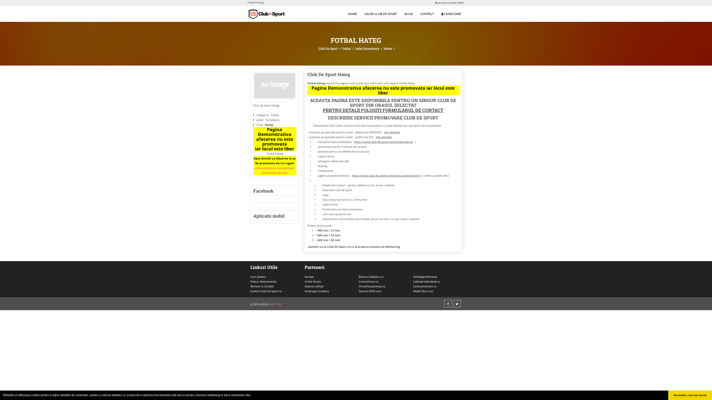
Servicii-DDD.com (370, 291)
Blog (409, 14)
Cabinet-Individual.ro (426, 281)
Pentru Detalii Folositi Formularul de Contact (383, 110)
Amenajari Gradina (317, 291)
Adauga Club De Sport (450, 2)
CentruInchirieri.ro (424, 286)
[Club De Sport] (272, 13)
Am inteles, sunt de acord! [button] (690, 395)
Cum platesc (258, 277)
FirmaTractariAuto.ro (372, 286)
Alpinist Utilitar (314, 286)
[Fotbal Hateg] (274, 85)
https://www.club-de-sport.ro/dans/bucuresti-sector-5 (386, 175)
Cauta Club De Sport (380, 14)
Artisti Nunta (313, 281)
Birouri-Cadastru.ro (371, 277)
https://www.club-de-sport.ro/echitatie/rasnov (383, 142)
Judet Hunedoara (367, 48)
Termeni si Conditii (262, 286)
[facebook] (448, 303)
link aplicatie (392, 132)
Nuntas (309, 277)
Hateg (388, 48)
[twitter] (457, 303)
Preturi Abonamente (263, 281)
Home (352, 14)
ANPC (272, 304)
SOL (278, 304)
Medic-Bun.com (423, 291)
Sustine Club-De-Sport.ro (266, 291)
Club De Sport (328, 48)
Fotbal (346, 48)
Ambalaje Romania (425, 277)
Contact (427, 14)
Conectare (452, 14)
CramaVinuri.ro (368, 281)
